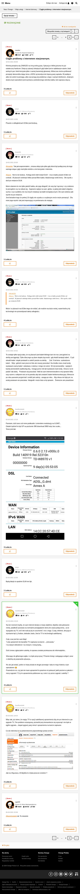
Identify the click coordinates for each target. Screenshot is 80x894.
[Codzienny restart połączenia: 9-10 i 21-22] (73, 31)
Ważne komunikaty (7, 887)
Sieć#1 (14, 882)
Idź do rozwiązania (70, 26)
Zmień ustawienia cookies (54, 882)
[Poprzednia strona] (54, 37)
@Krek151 (12, 293)
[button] (76, 49)
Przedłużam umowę (7, 858)
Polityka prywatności (48, 887)
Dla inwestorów (42, 858)
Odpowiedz (70, 93)
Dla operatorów (42, 856)
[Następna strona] (76, 37)
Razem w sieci (39, 882)
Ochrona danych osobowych (66, 887)
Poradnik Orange (51, 884)
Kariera (60, 861)
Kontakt (60, 858)
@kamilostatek (11, 816)
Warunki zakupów (35, 887)
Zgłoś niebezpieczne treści (9, 884)
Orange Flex (5, 882)
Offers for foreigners (23, 889)
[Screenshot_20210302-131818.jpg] (35, 488)
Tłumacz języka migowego (27, 884)
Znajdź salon (25, 856)
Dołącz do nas (51, 3)
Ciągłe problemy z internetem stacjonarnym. (28, 58)
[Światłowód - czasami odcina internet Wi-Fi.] (76, 31)
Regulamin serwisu (21, 887)
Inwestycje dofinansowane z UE (41, 889)
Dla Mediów (41, 861)
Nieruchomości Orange (8, 889)
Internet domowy (31, 9)
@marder (9, 166)
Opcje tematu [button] (9, 16)
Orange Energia (63, 884)
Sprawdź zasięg (26, 858)
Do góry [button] (6, 845)
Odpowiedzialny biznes (25, 882)
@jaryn (8, 175)
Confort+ (40, 884)
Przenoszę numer (7, 856)
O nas (60, 856)
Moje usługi (19, 9)
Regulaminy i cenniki (8, 861)
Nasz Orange (8, 9)
